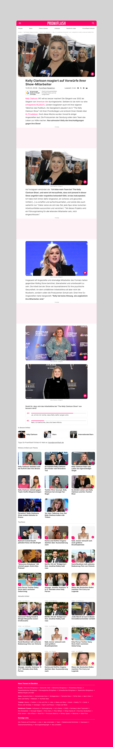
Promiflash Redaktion (47, 88)
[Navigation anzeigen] (20, 23)
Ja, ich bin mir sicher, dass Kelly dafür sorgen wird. (50, 415)
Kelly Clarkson (31, 98)
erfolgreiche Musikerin (35, 105)
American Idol (42, 102)
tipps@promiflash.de (56, 442)
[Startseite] (56, 23)
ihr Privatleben (31, 114)
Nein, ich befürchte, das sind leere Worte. (46, 422)
